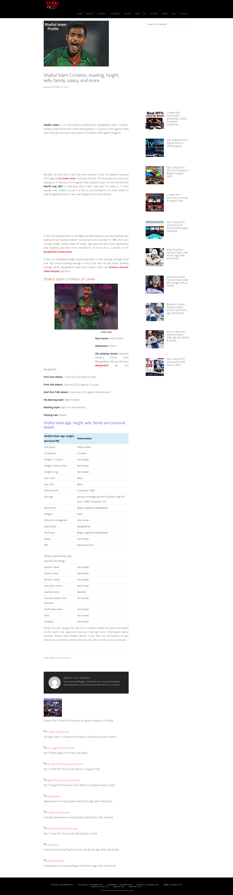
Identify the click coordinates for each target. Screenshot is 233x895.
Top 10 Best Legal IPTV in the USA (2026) (65, 753)
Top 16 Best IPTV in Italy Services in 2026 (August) (177, 143)
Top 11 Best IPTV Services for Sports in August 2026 (72, 769)
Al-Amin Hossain (118, 267)
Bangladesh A (106, 365)
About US (118, 886)
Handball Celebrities (119, 885)
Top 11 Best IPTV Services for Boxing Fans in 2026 (70, 833)
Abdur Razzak (52, 271)
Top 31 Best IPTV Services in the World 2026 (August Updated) (177, 227)
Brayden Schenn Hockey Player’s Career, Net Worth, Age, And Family (177, 309)
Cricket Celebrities (63, 658)
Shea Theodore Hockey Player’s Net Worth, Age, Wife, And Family (177, 254)
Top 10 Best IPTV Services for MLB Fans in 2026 (176, 361)
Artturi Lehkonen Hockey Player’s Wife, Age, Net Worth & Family (178, 336)
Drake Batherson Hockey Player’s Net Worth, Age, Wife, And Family (80, 865)
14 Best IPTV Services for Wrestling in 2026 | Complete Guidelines (177, 118)
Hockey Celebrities (148, 885)
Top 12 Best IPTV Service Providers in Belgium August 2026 (177, 172)
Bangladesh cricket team (58, 251)
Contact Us (135, 886)
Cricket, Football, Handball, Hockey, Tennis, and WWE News (65, 4)
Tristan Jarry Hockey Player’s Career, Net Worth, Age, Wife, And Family (81, 849)
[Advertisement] (86, 106)
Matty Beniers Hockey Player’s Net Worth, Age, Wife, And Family (78, 801)
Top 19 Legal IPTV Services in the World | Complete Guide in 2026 (79, 785)
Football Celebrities (90, 885)
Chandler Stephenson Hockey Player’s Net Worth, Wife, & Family (78, 817)
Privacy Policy (100, 886)
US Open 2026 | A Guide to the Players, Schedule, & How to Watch (80, 736)
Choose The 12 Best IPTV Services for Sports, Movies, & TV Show (78, 720)
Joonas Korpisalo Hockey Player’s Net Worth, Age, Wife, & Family (177, 281)
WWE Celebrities (173, 885)
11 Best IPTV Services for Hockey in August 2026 (177, 197)
